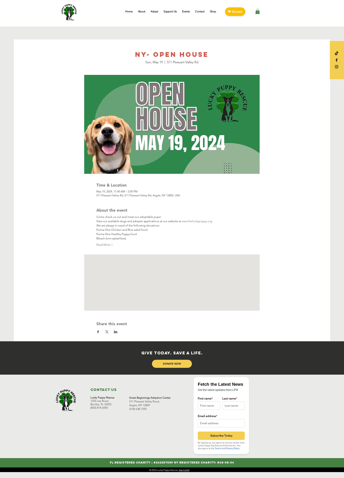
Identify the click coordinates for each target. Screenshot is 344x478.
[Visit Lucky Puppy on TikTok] (336, 53)
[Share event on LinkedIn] (115, 331)
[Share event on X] (107, 331)
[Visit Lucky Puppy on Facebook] (336, 60)
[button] (141, 11)
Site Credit (184, 470)
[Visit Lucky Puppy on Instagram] (336, 66)
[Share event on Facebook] (98, 331)
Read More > (104, 244)
